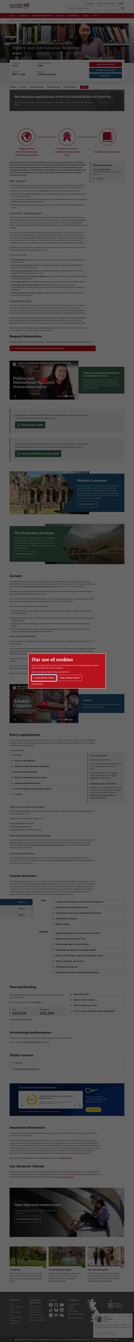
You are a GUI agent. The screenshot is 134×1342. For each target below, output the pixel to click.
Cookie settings (37, 684)
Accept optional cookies (44, 678)
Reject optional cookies (70, 678)
